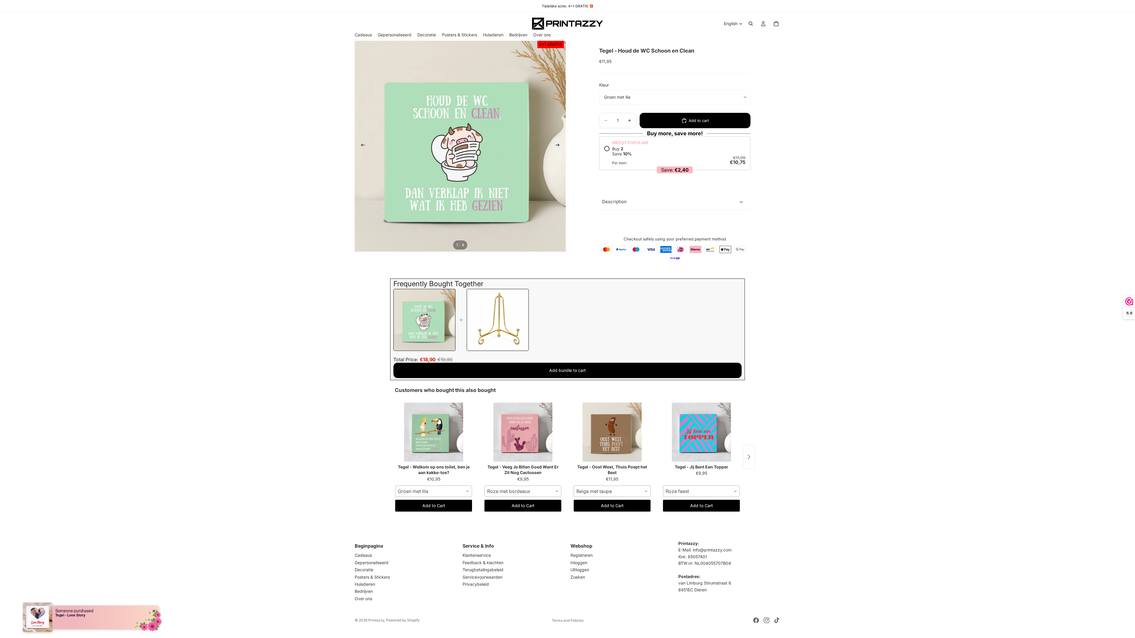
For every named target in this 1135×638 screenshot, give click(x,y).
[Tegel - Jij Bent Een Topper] (701, 432)
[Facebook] (756, 620)
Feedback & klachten (483, 562)
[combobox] (433, 491)
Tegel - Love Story (70, 615)
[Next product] (749, 457)
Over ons (363, 598)
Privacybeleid (476, 584)
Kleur (604, 84)
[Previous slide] (361, 146)
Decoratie (364, 569)
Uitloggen (579, 569)
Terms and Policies (567, 620)
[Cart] (776, 23)
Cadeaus (363, 555)
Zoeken (577, 576)
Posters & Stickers (372, 576)
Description (614, 201)
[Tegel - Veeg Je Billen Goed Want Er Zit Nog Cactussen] (522, 432)
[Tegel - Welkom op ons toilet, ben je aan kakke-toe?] (433, 432)
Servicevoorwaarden (482, 576)
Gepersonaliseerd (371, 562)
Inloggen (578, 562)
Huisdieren (365, 584)
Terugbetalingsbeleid (483, 569)
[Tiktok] (776, 620)
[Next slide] (559, 146)
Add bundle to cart (567, 370)
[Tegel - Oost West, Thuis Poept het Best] (612, 432)
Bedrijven (364, 591)
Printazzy (376, 620)
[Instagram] (766, 620)
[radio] (674, 155)
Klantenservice (477, 555)
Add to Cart (433, 505)
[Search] (750, 23)
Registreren (581, 555)
